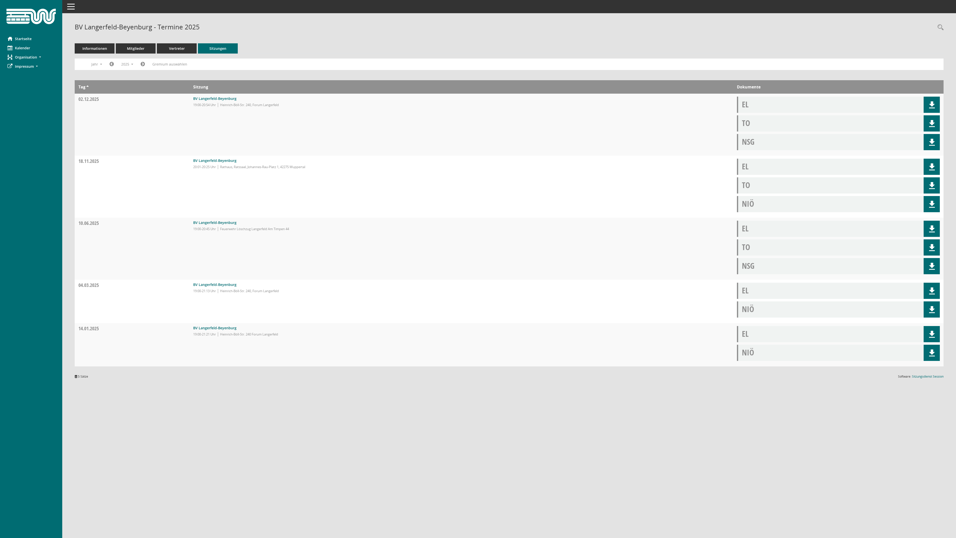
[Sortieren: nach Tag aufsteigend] (87, 87)
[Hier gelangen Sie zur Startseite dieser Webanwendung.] (31, 16)
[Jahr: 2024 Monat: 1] (112, 64)
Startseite (23, 38)
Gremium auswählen (169, 64)
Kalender (22, 48)
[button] (31, 57)
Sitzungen (217, 48)
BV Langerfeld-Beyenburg (215, 98)
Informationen (94, 48)
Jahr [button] (95, 64)
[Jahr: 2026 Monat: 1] (143, 64)
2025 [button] (125, 64)
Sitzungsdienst (928, 376)
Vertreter (177, 48)
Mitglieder (135, 48)
